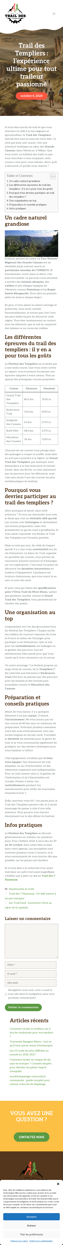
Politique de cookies (19, 1241)
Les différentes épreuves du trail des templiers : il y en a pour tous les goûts (31, 187)
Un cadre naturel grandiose (24, 181)
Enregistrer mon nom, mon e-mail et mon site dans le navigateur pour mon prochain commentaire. (31, 994)
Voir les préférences (31, 1234)
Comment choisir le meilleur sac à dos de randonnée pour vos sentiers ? (31, 1032)
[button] (58, 1184)
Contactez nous (31, 1137)
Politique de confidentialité (40, 1241)
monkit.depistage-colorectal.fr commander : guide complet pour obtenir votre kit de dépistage (30, 1080)
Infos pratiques (17, 208)
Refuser (31, 1225)
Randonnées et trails (21, 889)
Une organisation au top (22, 200)
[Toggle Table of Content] (51, 176)
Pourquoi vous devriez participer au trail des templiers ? (31, 194)
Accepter (31, 1216)
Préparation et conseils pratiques (28, 204)
